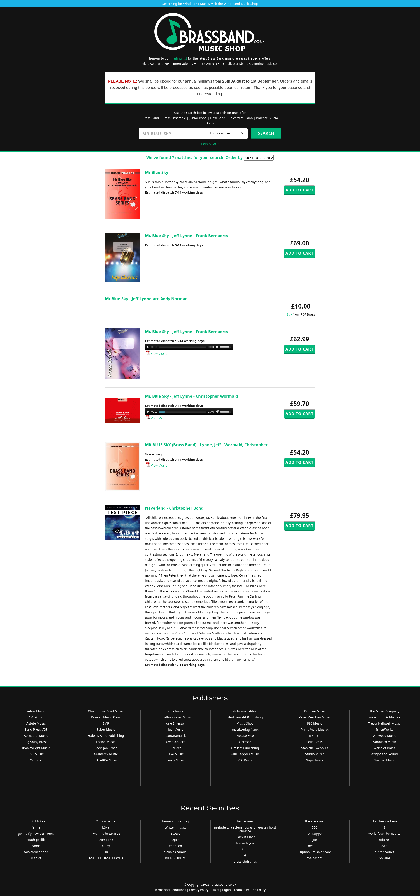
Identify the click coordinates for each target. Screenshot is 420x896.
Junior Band (198, 118)
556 (314, 827)
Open (176, 840)
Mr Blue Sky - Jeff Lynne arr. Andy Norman (146, 298)
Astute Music (36, 723)
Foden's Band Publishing (106, 736)
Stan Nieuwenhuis (314, 748)
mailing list (179, 58)
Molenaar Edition (245, 711)
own (384, 846)
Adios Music (36, 711)
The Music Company (384, 711)
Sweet (175, 833)
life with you (245, 843)
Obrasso (245, 742)
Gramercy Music (106, 754)
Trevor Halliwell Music (384, 723)
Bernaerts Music (36, 736)
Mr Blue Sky (156, 172)
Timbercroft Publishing (384, 717)
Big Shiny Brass (35, 742)
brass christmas (245, 861)
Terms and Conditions (170, 890)
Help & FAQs (210, 144)
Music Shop (245, 723)
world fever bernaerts (384, 833)
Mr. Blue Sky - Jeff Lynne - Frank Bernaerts (186, 235)
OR (106, 852)
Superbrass (314, 760)
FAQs (215, 890)
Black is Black (245, 837)
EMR (106, 723)
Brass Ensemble (174, 118)
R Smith (314, 736)
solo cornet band (36, 852)
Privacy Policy (198, 890)
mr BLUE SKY (35, 821)
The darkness (245, 821)
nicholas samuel (175, 852)
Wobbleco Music (384, 742)
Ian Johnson (175, 711)
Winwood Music (384, 736)
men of (36, 858)
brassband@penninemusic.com (256, 64)
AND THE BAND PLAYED (106, 858)
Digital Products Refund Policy (244, 890)
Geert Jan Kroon (105, 748)
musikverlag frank (245, 729)
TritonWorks (384, 729)
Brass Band (150, 118)
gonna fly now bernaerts (36, 833)
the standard (314, 821)
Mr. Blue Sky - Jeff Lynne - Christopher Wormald (191, 396)
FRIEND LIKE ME (175, 858)
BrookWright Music (36, 748)
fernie (36, 827)
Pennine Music (315, 711)
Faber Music (106, 729)
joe (314, 840)
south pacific (36, 840)
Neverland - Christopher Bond (174, 508)
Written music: (175, 827)
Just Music (175, 729)
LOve (105, 827)
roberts (384, 840)
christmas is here (384, 821)
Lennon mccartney (175, 821)
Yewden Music (384, 760)
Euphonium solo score (314, 852)
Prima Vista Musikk (314, 729)
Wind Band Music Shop (241, 4)
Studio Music (314, 754)
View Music (158, 353)
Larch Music (175, 760)
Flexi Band (217, 118)
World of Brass (384, 748)
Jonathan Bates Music (175, 717)
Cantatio (36, 760)
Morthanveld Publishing (245, 717)
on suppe (315, 833)
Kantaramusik (175, 736)
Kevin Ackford (175, 742)
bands (35, 846)
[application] (189, 347)
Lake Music (175, 754)
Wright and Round (384, 754)
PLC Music (314, 723)
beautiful (314, 846)
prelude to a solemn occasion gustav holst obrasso (245, 829)
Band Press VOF (35, 729)
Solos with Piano (241, 118)
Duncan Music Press (106, 717)
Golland (384, 858)
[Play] (148, 347)
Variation (175, 846)
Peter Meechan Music (315, 717)
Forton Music (105, 742)
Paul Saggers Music (245, 754)
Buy (289, 314)
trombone (106, 840)
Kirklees (175, 748)
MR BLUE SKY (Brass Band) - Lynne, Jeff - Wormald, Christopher (206, 444)
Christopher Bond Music (106, 711)
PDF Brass (245, 760)
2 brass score (106, 821)
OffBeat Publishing (245, 748)
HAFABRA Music (105, 760)
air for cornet (384, 852)
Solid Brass (314, 742)
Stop (245, 849)
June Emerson (175, 723)
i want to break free (105, 833)
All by (106, 846)
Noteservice (245, 736)
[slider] (226, 346)
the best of (314, 858)
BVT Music (36, 754)
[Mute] (217, 347)
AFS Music (35, 717)
